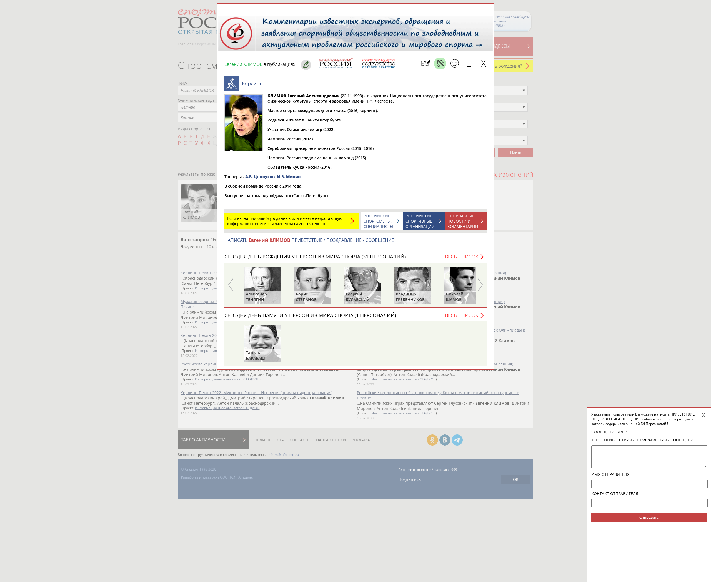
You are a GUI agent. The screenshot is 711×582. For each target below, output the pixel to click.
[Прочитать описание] (440, 63)
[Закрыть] (483, 63)
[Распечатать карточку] (469, 63)
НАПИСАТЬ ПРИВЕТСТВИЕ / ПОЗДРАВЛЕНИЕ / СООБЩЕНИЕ (309, 240)
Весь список (461, 256)
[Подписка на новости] (426, 63)
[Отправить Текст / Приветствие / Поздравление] (454, 63)
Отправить (649, 517)
